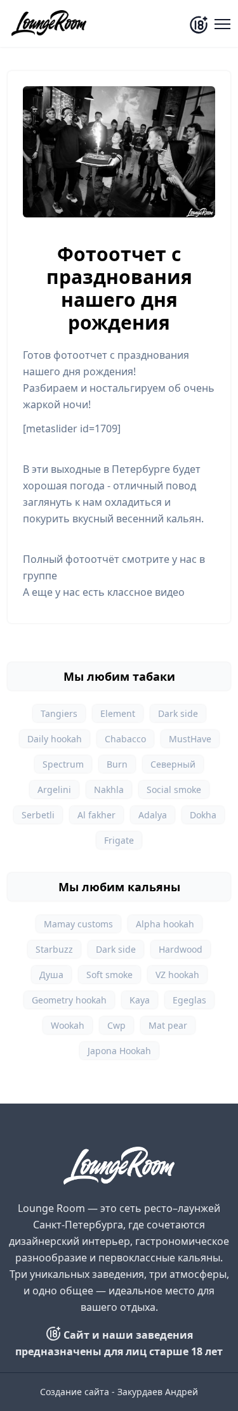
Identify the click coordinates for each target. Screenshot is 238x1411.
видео (170, 592)
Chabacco (125, 739)
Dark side (178, 713)
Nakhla (109, 789)
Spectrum (63, 764)
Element (117, 713)
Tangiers (59, 713)
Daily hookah (54, 739)
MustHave (190, 739)
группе (40, 576)
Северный (172, 764)
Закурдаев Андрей (157, 1392)
